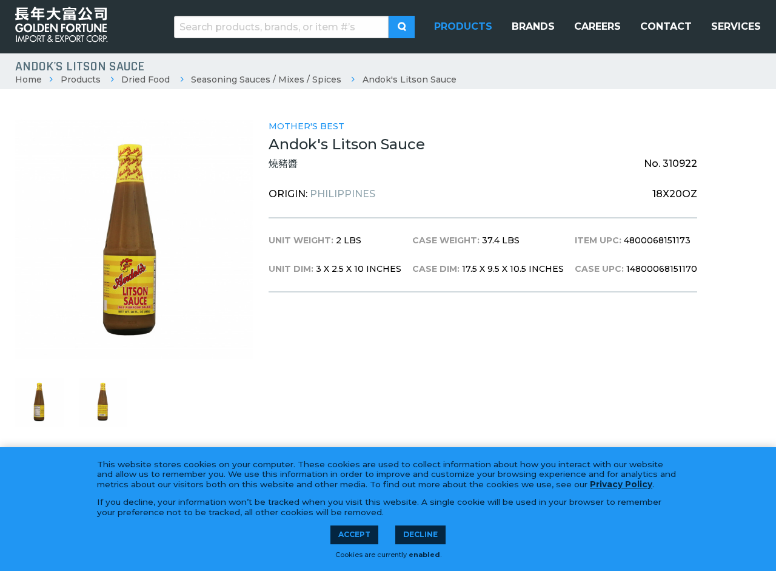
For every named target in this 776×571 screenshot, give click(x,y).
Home (28, 79)
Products (81, 79)
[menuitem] (463, 27)
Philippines (342, 194)
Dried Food (145, 79)
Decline (420, 534)
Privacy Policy (621, 484)
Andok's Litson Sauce (410, 79)
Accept (354, 534)
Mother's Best (306, 126)
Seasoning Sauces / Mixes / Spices (266, 79)
